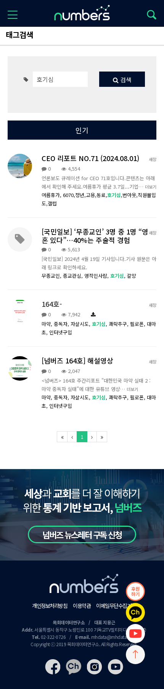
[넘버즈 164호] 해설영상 (77, 360)
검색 (125, 79)
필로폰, (138, 323)
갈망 (131, 275)
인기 (82, 130)
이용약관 (81, 605)
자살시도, (81, 323)
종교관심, (73, 275)
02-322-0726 (53, 637)
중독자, (62, 323)
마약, (48, 323)
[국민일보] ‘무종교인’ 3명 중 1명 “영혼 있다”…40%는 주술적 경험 (95, 235)
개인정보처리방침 (49, 605)
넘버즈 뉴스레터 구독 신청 (81, 534)
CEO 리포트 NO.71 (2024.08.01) (90, 158)
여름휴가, (52, 195)
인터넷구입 (60, 332)
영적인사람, (97, 275)
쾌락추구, (119, 323)
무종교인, (52, 275)
